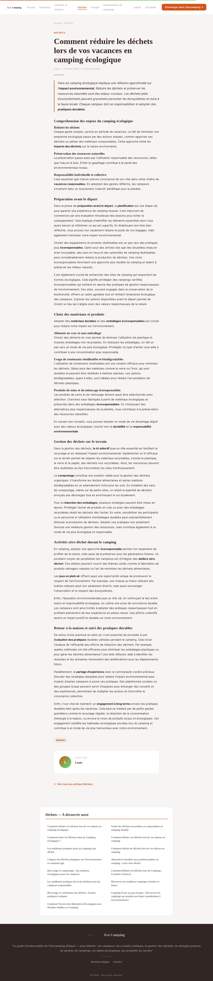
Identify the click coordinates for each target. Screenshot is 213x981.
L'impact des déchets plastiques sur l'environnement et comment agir (74, 861)
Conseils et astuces (61, 7)
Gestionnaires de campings (112, 7)
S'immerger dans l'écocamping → (184, 7)
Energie (95, 7)
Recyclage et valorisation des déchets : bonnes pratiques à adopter (71, 894)
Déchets (82, 7)
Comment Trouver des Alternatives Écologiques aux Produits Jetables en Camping (74, 905)
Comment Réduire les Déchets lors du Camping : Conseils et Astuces (136, 872)
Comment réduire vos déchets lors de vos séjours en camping (138, 839)
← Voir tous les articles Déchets (73, 784)
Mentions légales (100, 961)
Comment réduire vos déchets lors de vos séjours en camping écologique (74, 828)
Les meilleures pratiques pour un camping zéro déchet (71, 850)
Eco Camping (114, 935)
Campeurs (45, 7)
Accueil (31, 7)
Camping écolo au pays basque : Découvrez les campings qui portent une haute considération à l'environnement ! (135, 896)
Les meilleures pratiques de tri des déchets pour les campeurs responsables (73, 883)
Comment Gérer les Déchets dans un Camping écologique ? (71, 839)
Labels (137, 7)
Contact (117, 961)
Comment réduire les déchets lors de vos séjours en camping (137, 850)
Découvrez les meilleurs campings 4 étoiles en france (135, 883)
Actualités (150, 7)
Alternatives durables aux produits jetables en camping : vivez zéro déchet (134, 861)
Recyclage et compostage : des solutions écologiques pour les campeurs (68, 872)
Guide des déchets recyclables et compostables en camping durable (137, 828)
